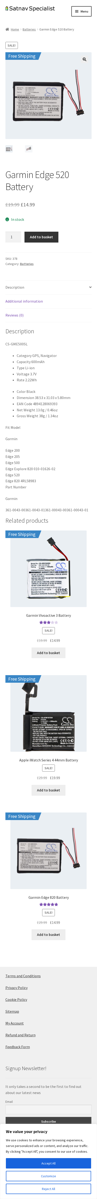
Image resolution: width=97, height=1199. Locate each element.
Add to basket (41, 237)
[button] (84, 59)
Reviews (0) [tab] (14, 315)
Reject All (48, 1189)
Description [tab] (14, 287)
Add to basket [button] (48, 652)
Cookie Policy (16, 999)
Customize (48, 1176)
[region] (48, 1161)
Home (15, 29)
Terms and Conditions (23, 975)
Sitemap (12, 1011)
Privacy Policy (16, 987)
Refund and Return (20, 1035)
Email (9, 1101)
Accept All (48, 1163)
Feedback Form (17, 1046)
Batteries (29, 29)
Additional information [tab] (24, 301)
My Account (14, 1023)
